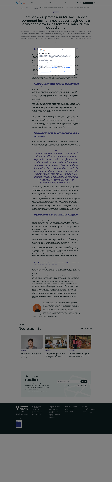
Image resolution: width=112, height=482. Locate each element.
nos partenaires (53, 67)
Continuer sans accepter (66, 49)
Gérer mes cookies (45, 72)
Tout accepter (69, 72)
